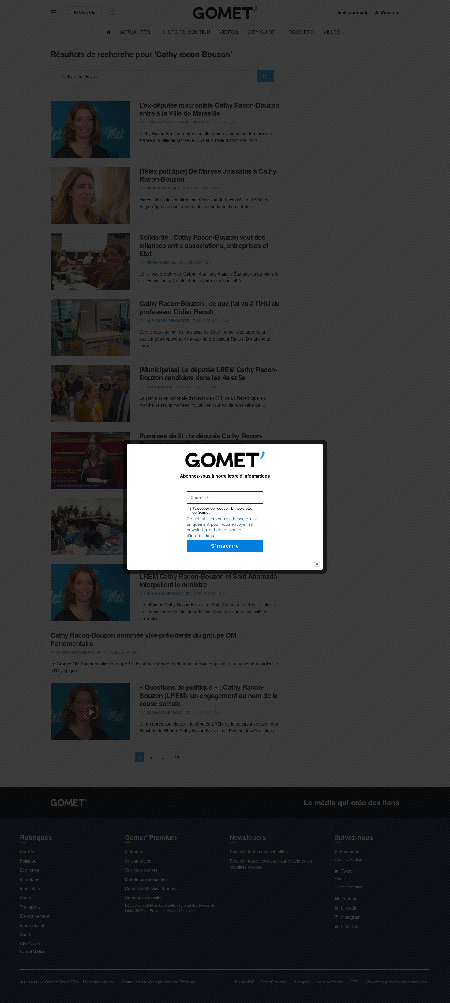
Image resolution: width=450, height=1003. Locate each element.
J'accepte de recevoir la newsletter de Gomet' (222, 510)
